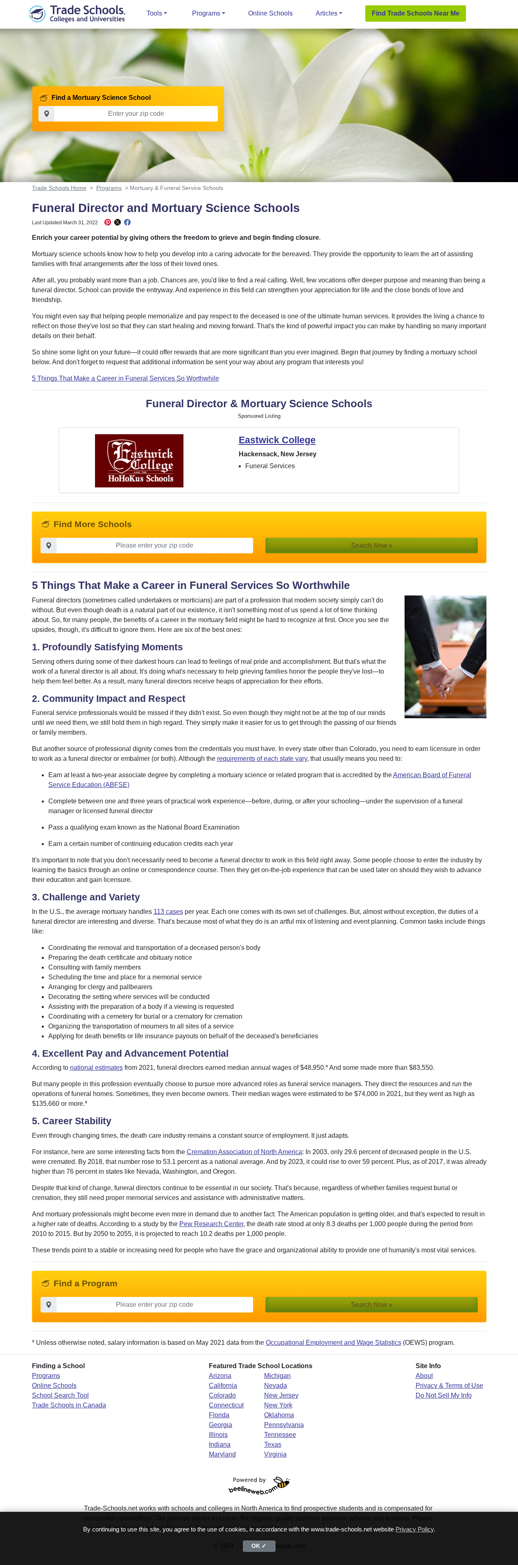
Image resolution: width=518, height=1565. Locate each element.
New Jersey (281, 1395)
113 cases (168, 911)
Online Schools (270, 13)
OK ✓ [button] (259, 1546)
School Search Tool (60, 1395)
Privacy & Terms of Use (449, 1385)
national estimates (96, 1067)
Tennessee (280, 1434)
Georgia (220, 1424)
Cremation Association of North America (244, 1151)
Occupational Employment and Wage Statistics (333, 1342)
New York (278, 1405)
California (223, 1385)
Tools (154, 13)
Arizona (220, 1375)
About (424, 1375)
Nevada (275, 1385)
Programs (206, 13)
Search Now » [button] (371, 545)
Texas (272, 1444)
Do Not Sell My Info (444, 1395)
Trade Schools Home (59, 188)
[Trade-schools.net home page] (77, 13)
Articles (326, 13)
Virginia (275, 1454)
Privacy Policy (415, 1529)
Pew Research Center (211, 1223)
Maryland (222, 1454)
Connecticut (226, 1405)
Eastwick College (277, 440)
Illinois (218, 1434)
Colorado (222, 1395)
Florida (219, 1415)
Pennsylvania (284, 1424)
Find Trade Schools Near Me (415, 13)
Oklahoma (279, 1415)
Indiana (220, 1444)
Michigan (277, 1375)
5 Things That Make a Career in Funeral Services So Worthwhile (125, 378)
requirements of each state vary (262, 758)
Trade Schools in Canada (69, 1405)
